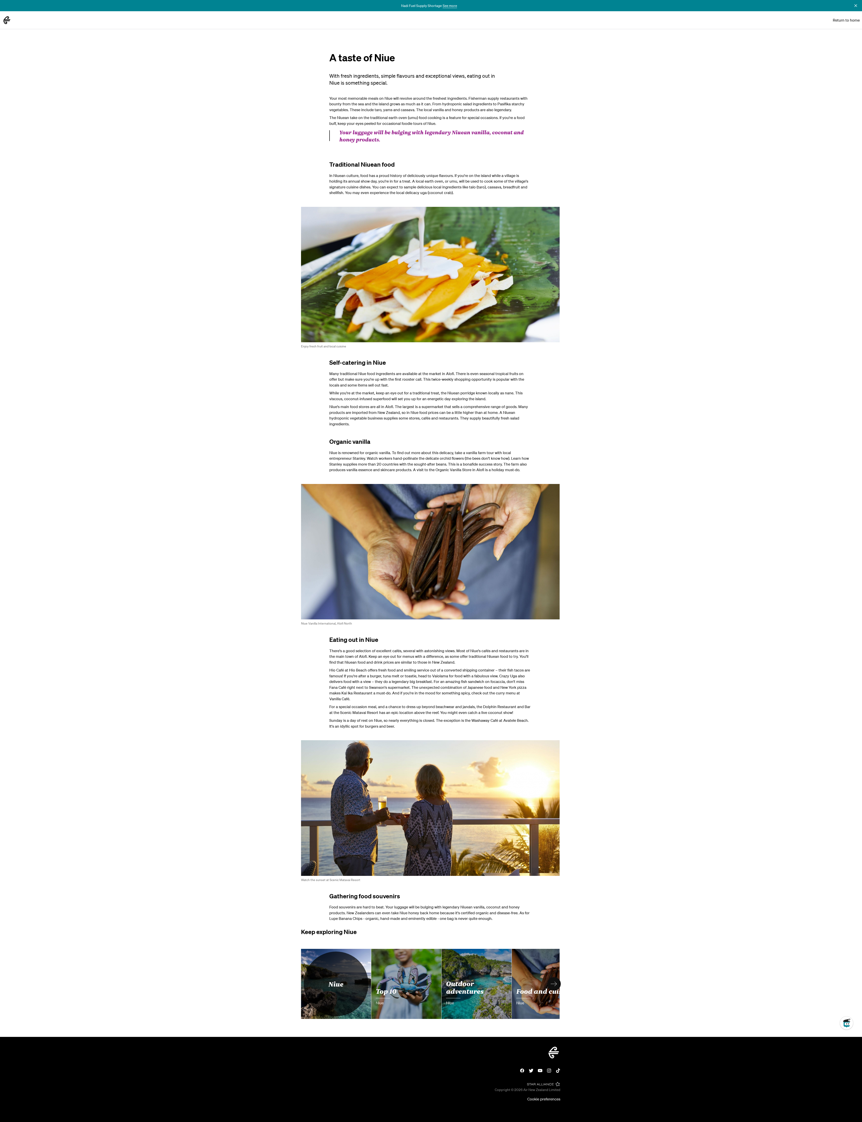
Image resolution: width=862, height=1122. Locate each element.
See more (450, 5)
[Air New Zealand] (6, 20)
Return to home (846, 20)
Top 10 (386, 990)
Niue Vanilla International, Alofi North (326, 623)
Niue (335, 984)
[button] (856, 5)
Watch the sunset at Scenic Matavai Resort (330, 880)
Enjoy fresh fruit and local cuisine (323, 346)
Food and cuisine (544, 990)
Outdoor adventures (465, 987)
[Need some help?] (850, 1043)
